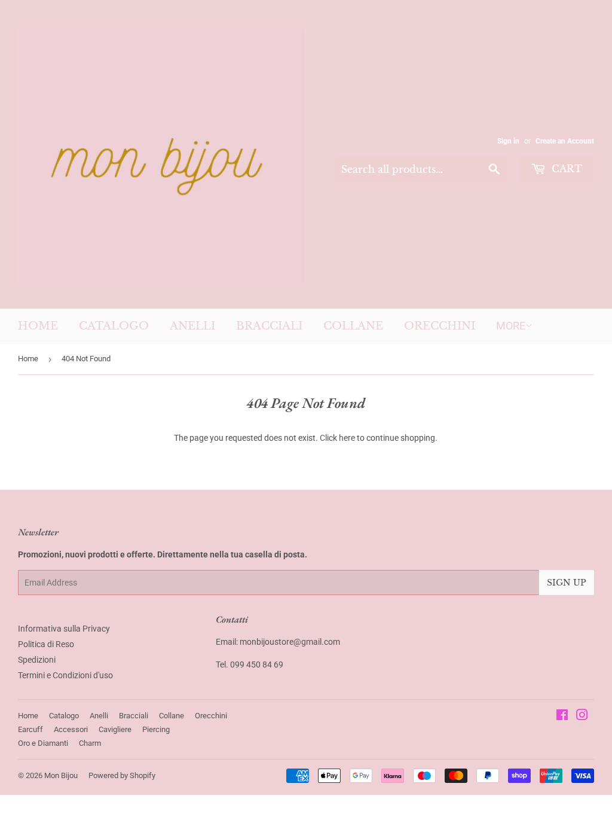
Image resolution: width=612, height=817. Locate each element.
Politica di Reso (46, 644)
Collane (353, 326)
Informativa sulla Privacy (64, 628)
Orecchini (439, 326)
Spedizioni (37, 659)
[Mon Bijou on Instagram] (582, 716)
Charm (90, 743)
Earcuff (30, 729)
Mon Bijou (61, 775)
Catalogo (114, 326)
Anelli (192, 326)
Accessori (71, 729)
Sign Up (566, 582)
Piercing (156, 729)
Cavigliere (115, 729)
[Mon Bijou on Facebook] (562, 716)
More (510, 325)
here (347, 438)
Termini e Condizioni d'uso (65, 675)
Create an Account (565, 141)
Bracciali (269, 326)
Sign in (508, 141)
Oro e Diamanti (43, 743)
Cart (565, 169)
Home (38, 326)
